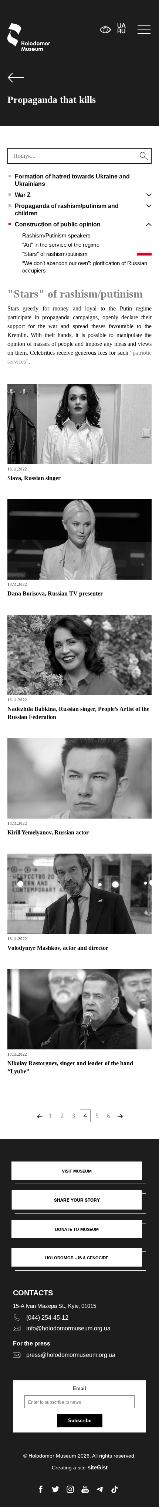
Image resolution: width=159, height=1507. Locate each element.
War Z (23, 195)
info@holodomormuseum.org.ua (68, 1328)
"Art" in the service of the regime (60, 245)
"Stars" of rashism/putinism (55, 254)
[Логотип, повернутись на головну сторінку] (21, 37)
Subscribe (79, 1420)
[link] (80, 1232)
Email (79, 1388)
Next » (119, 1116)
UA (121, 26)
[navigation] (145, 29)
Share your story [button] (77, 1200)
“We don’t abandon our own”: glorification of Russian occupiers (84, 267)
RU (121, 31)
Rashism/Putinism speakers (56, 235)
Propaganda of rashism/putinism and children (67, 209)
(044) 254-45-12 (47, 1318)
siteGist (98, 1467)
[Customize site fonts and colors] (105, 29)
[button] (80, 1174)
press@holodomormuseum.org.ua (70, 1355)
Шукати (71, 29)
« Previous (39, 1116)
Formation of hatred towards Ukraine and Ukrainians (72, 180)
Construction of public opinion (58, 224)
